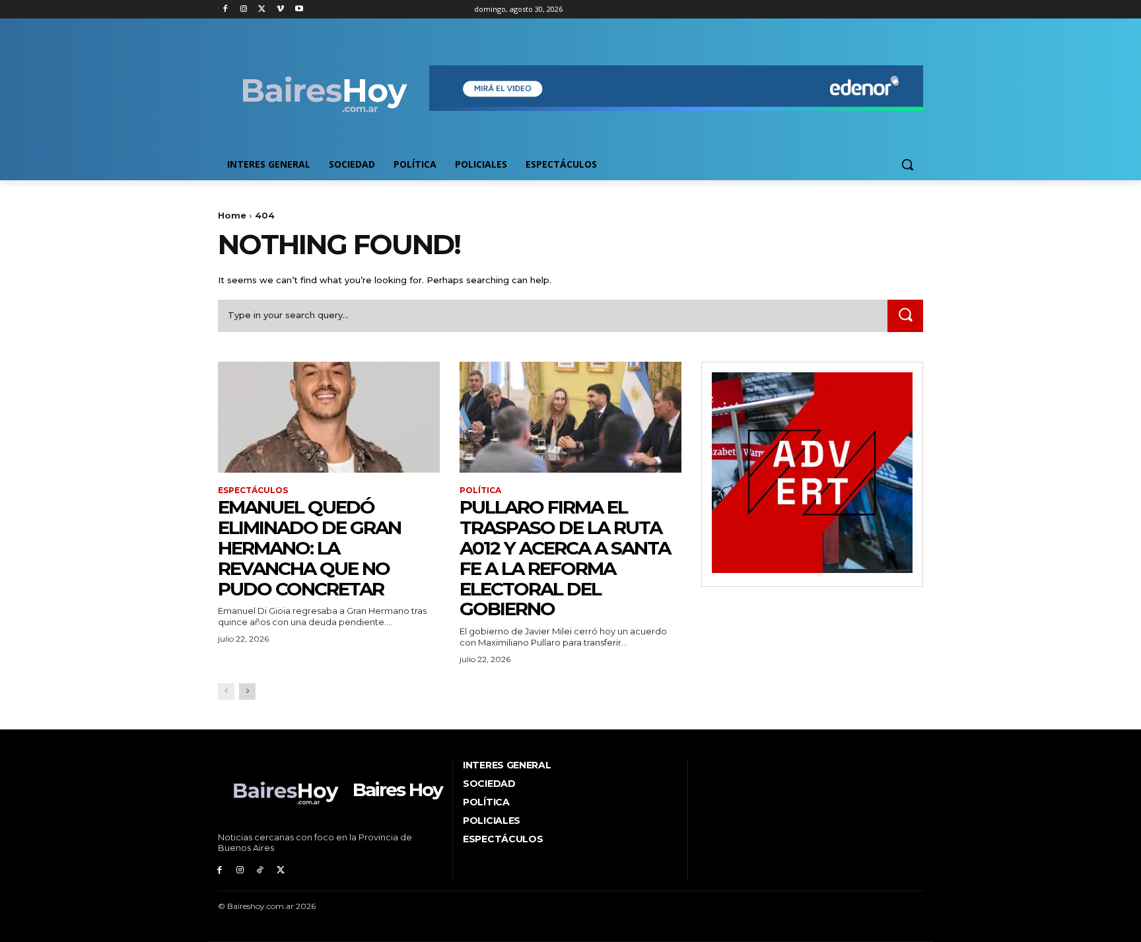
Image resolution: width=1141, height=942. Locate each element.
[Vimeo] (280, 9)
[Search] (905, 316)
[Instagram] (244, 9)
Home (232, 215)
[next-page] (247, 691)
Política (480, 490)
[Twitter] (262, 9)
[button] (907, 164)
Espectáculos (253, 490)
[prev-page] (226, 691)
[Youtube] (298, 9)
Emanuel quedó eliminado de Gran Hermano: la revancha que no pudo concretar (309, 547)
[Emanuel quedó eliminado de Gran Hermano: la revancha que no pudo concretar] (329, 417)
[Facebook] (225, 9)
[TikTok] (260, 870)
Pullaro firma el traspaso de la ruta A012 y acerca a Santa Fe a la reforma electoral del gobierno (565, 558)
